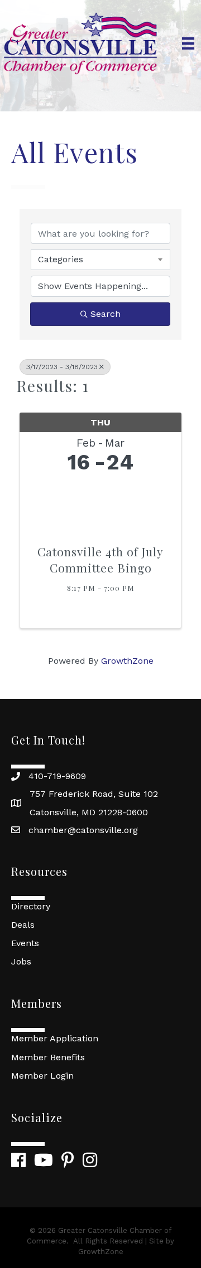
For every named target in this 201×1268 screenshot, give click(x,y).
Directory (30, 906)
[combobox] (100, 259)
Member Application (54, 1038)
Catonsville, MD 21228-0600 (89, 812)
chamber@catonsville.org (83, 830)
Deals (23, 924)
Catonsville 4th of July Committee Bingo (100, 559)
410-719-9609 (57, 776)
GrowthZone (127, 660)
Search (105, 314)
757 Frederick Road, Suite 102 (94, 794)
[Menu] (188, 43)
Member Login (42, 1075)
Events (25, 943)
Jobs (21, 961)
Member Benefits (48, 1057)
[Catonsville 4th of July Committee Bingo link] (100, 506)
